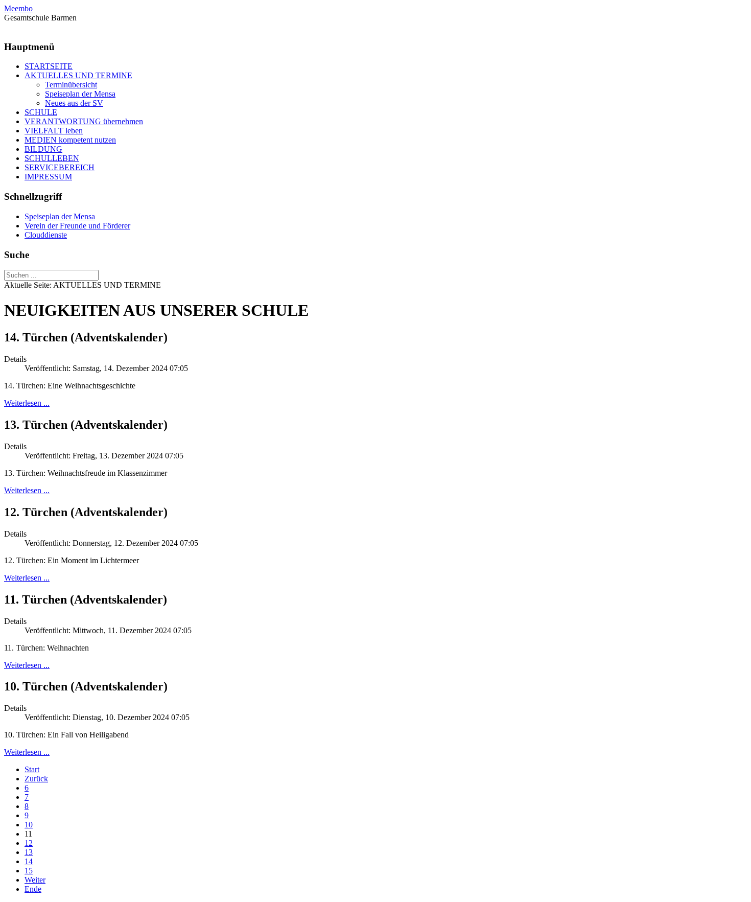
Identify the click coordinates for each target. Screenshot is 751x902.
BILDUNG (43, 149)
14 (29, 861)
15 (29, 870)
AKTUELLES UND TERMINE (78, 75)
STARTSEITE (49, 66)
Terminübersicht (71, 84)
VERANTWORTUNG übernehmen (84, 121)
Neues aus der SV (74, 103)
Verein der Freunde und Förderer (77, 225)
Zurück (36, 778)
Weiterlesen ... (27, 403)
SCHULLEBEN (52, 158)
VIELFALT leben (54, 130)
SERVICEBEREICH (60, 167)
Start (32, 769)
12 (29, 843)
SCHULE (41, 112)
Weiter (35, 879)
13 (29, 852)
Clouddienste (46, 234)
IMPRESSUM (48, 176)
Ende (33, 889)
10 (29, 824)
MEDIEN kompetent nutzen (70, 139)
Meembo (18, 8)
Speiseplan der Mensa (80, 93)
